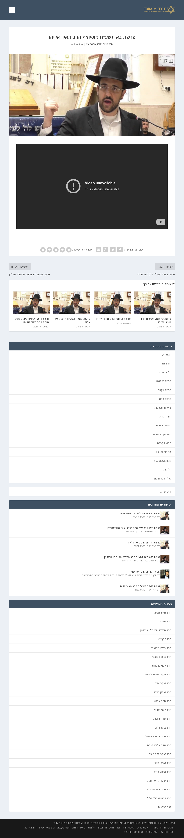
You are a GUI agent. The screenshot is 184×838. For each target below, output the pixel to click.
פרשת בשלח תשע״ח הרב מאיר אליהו (72, 320)
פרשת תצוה (130, 531)
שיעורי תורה (128, 827)
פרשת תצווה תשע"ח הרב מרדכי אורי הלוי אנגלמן (133, 528)
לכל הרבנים (164, 807)
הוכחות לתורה (163, 425)
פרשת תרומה (139, 546)
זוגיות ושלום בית (162, 460)
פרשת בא (91, 44)
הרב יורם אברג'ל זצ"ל (159, 798)
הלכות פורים (164, 372)
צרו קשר (128, 832)
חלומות (167, 469)
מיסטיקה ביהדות (162, 434)
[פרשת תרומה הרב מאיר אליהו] (112, 302)
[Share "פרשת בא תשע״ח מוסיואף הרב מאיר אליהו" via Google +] (105, 249)
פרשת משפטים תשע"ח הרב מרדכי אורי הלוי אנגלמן (132, 557)
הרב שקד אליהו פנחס (159, 745)
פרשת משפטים (153, 560)
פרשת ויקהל (164, 390)
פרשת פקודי (164, 399)
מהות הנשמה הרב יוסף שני (145, 571)
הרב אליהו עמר (162, 762)
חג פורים (166, 354)
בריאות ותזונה (163, 452)
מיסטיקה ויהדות (117, 575)
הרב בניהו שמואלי (161, 648)
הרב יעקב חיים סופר (160, 754)
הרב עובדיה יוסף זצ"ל (159, 780)
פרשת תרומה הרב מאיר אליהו (113, 318)
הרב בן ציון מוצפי (161, 656)
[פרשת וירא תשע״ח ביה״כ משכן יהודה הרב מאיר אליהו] (31, 302)
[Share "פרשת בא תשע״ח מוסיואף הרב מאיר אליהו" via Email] (98, 249)
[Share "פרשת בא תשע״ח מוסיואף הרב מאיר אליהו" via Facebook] (120, 249)
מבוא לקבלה (164, 443)
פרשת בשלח (139, 589)
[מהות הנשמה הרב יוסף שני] (164, 574)
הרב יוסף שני (154, 575)
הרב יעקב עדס (163, 683)
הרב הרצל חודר (162, 771)
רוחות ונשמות (87, 575)
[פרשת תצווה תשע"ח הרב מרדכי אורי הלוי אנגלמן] (164, 530)
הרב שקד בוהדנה (161, 718)
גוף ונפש (102, 827)
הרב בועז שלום (163, 727)
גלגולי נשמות (142, 575)
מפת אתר (138, 832)
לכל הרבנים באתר (161, 478)
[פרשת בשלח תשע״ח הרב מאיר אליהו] (71, 302)
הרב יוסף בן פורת (161, 665)
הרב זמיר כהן (164, 621)
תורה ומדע (165, 416)
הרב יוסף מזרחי (162, 709)
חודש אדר (165, 363)
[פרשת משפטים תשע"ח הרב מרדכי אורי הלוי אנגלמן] (164, 559)
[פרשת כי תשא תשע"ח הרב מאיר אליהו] (152, 302)
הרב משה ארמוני (162, 701)
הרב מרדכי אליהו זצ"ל (159, 789)
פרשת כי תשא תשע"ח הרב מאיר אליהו (156, 320)
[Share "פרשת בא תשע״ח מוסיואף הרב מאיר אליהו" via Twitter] (112, 249)
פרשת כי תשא (163, 381)
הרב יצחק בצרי (162, 692)
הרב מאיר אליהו (105, 44)
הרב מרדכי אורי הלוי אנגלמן (148, 531)
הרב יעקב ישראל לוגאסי (158, 674)
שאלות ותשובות (163, 407)
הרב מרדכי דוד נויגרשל (158, 736)
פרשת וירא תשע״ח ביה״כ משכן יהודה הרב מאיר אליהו (32, 320)
